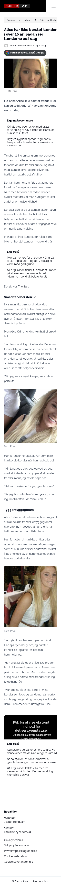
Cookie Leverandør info (18, 861)
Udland (27, 20)
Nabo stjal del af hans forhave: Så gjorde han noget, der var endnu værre (31, 760)
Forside (11, 20)
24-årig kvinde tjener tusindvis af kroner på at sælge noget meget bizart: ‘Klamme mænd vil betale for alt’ (31, 273)
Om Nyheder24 (13, 840)
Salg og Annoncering (17, 845)
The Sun (23, 286)
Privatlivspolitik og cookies (20, 850)
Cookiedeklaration (15, 856)
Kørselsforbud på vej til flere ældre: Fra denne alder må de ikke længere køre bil (32, 751)
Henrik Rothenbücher (20, 45)
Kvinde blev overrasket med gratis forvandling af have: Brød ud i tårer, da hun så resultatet (31, 130)
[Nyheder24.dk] (25, 6)
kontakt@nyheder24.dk (18, 832)
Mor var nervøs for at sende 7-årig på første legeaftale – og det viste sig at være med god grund (30, 261)
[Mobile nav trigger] (53, 6)
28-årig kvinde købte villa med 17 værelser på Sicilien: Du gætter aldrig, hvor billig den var (30, 771)
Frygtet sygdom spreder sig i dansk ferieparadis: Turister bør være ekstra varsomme (30, 142)
